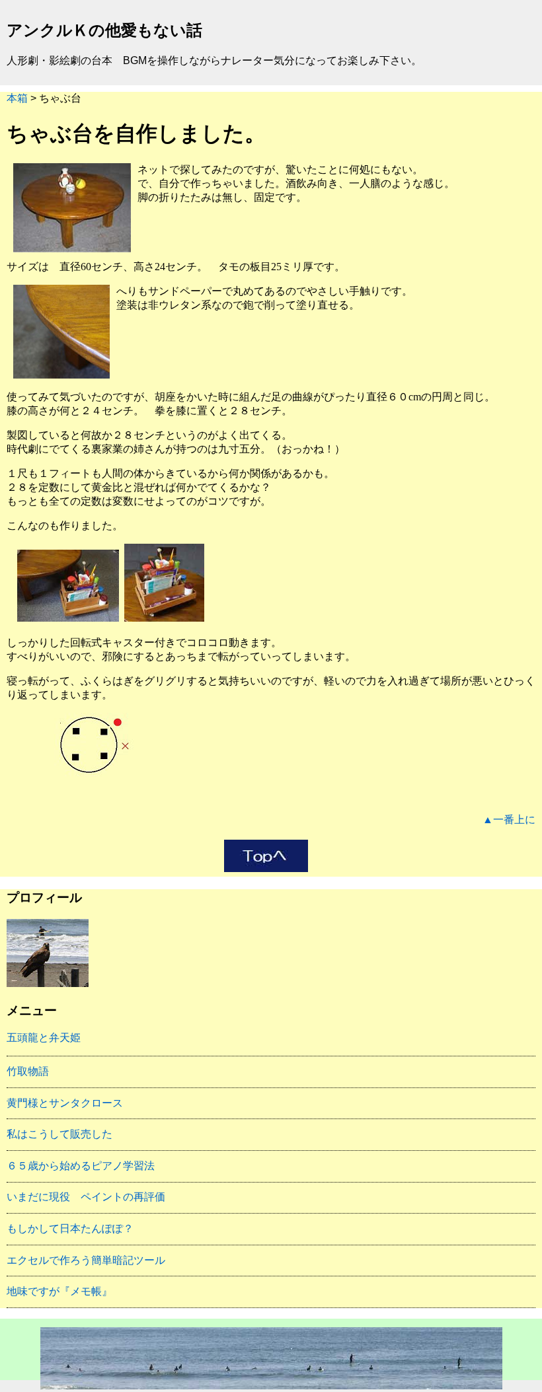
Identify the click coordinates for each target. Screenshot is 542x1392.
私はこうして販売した (59, 1134)
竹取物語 (28, 1071)
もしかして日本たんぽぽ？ (70, 1228)
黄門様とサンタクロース (65, 1103)
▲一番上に (509, 819)
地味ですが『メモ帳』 (59, 1291)
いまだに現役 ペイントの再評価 (86, 1196)
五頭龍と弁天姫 (44, 1037)
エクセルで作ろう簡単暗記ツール (86, 1260)
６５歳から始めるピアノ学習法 (81, 1165)
